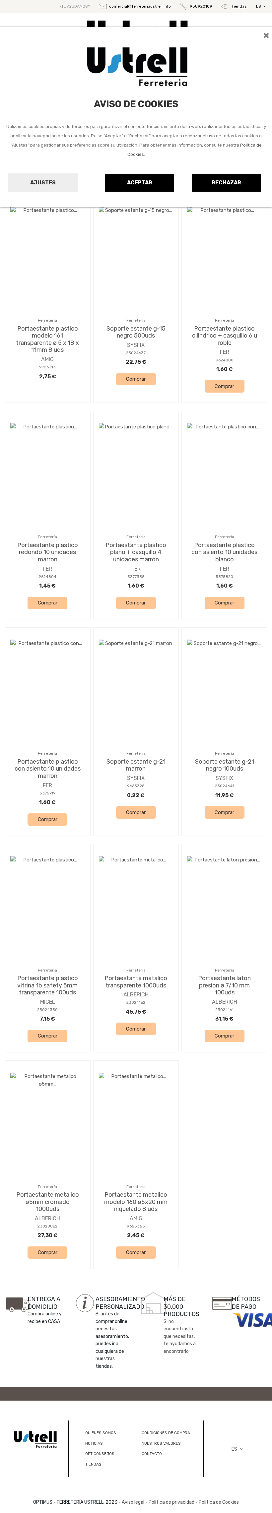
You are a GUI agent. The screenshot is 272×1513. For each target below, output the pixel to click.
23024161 (224, 1009)
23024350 (47, 1009)
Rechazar (226, 182)
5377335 (136, 576)
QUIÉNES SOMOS (100, 1432)
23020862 (47, 1226)
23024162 (135, 1002)
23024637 (136, 352)
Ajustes (43, 182)
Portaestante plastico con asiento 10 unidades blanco (224, 552)
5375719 (47, 793)
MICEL (47, 1002)
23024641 (224, 786)
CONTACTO (152, 1453)
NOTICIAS (94, 1443)
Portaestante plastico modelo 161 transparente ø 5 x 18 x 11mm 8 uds (47, 339)
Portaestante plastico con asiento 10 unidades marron (48, 769)
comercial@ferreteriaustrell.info (140, 6)
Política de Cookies (219, 1502)
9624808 (225, 360)
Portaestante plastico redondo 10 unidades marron (47, 552)
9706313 (47, 367)
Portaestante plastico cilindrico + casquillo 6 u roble (224, 336)
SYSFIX (136, 345)
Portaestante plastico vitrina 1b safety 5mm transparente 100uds (47, 985)
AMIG (47, 359)
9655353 (136, 1226)
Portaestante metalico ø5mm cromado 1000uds (47, 1202)
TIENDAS (93, 1464)
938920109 (201, 6)
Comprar (136, 379)
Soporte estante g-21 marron (136, 765)
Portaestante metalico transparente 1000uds (135, 982)
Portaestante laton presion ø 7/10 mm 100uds (224, 985)
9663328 (136, 786)
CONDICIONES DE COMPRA (166, 1432)
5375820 (224, 576)
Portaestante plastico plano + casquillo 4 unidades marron (135, 552)
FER (224, 352)
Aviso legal (133, 1502)
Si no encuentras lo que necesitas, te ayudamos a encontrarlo (180, 1336)
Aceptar (139, 182)
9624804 (47, 576)
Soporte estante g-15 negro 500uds (136, 332)
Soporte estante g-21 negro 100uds (224, 765)
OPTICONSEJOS (99, 1453)
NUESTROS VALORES (161, 1443)
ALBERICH (136, 994)
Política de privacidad (171, 1502)
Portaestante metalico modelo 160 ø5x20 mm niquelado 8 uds (136, 1202)
